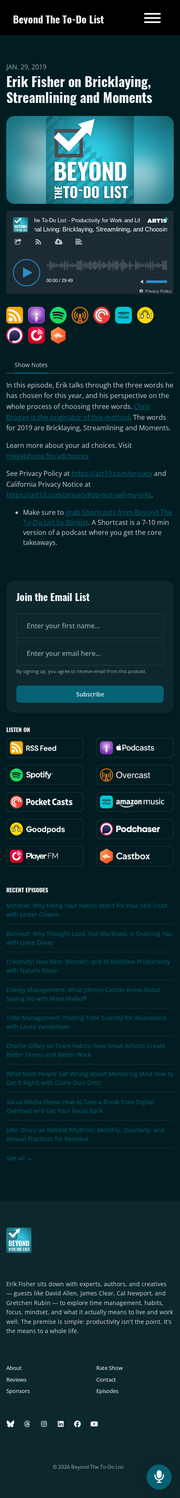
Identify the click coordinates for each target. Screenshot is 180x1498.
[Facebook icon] (77, 1424)
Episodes (107, 1391)
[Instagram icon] (44, 1424)
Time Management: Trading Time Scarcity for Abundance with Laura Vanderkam (86, 1022)
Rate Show (109, 1368)
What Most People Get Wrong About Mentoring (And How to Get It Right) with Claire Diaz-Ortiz (89, 1078)
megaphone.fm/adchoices (47, 455)
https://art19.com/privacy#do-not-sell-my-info (78, 494)
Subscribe (90, 694)
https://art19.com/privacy (112, 473)
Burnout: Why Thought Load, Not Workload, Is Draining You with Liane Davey (89, 938)
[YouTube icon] (94, 1424)
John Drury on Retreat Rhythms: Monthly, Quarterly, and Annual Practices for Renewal (85, 1134)
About (14, 1368)
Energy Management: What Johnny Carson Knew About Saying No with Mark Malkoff (83, 994)
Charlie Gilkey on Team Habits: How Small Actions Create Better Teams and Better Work (85, 1050)
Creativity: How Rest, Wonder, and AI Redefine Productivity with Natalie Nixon (88, 966)
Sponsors (18, 1391)
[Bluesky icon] (10, 1424)
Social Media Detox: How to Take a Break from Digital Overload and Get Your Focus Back (80, 1106)
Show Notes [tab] (31, 365)
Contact (106, 1379)
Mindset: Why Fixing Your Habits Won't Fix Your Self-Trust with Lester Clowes (86, 910)
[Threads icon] (27, 1424)
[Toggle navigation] (152, 19)
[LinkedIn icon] (61, 1424)
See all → (19, 1158)
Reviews (16, 1379)
